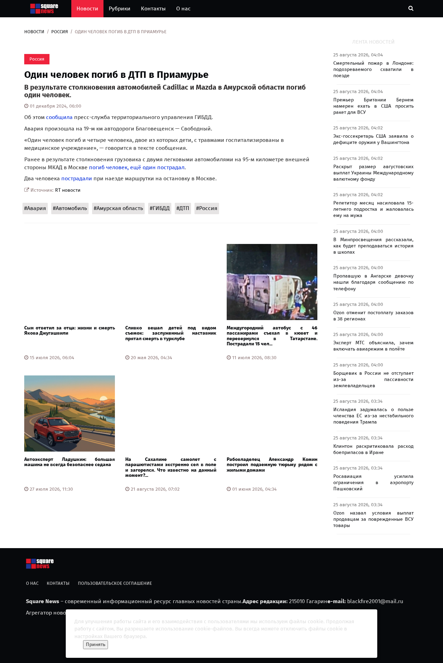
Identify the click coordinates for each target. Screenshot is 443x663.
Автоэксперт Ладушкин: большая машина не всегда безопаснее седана (69, 461)
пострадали (76, 178)
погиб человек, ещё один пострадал (136, 167)
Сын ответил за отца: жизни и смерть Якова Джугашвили (69, 330)
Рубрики (119, 8)
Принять (95, 644)
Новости (87, 8)
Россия (59, 31)
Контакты (153, 8)
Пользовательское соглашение (115, 583)
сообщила (59, 117)
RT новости (68, 190)
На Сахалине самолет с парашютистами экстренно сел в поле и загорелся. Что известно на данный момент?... (170, 467)
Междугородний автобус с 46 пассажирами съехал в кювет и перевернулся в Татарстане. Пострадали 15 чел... (272, 336)
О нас (183, 8)
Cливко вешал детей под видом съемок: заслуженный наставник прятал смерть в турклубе (170, 333)
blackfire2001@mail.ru (375, 601)
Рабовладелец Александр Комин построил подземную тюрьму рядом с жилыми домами (272, 464)
